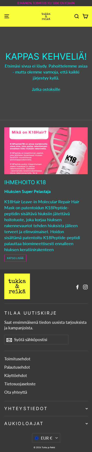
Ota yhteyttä (15, 392)
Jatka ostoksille (46, 89)
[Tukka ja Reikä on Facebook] (77, 286)
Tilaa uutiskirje (30, 313)
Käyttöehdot (15, 375)
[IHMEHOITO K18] (46, 150)
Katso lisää (15, 258)
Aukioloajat (24, 423)
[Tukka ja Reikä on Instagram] (85, 286)
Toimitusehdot (17, 358)
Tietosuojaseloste (20, 383)
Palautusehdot (17, 367)
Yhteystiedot (26, 408)
